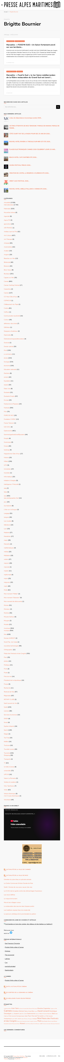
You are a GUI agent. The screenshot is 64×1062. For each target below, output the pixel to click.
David (36, 1011)
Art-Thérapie (8, 239)
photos (6, 661)
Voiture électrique (9, 794)
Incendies (7, 473)
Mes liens (42, 1056)
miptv (5, 586)
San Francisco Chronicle (12, 943)
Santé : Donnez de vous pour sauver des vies (18, 887)
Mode (6, 590)
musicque (7, 628)
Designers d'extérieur (11, 331)
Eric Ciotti (24, 1013)
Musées (6, 624)
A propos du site (51, 1056)
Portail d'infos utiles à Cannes (14, 947)
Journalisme (7, 506)
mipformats (7, 575)
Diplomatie (7, 335)
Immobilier (7, 469)
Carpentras (7, 289)
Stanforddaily (9, 970)
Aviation (6, 251)
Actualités (7, 202)
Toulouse (7, 745)
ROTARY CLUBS (9, 699)
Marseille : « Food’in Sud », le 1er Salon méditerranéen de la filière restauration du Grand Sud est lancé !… (30, 76)
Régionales (7, 696)
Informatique (8, 477)
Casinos (6, 293)
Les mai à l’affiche (9, 895)
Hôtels (6, 461)
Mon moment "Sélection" (12, 598)
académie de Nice (7, 1008)
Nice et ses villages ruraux (12, 902)
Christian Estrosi (18, 1011)
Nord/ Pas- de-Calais (10, 642)
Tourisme (7, 753)
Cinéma (6, 308)
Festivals (6, 408)
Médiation (7, 555)
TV (5, 763)
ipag (5, 488)
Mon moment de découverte (13, 601)
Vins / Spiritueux (9, 786)
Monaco (6, 605)
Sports (6, 730)
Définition (7, 327)
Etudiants (7, 392)
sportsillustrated (10, 966)
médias (6, 552)
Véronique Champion (55, 1023)
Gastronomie (10, 41)
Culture (6, 320)
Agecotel (7, 216)
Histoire (6, 457)
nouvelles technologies (11, 646)
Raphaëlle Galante (8, 1023)
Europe (6, 400)
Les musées (7, 521)
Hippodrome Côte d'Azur (12, 454)
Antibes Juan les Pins (10, 232)
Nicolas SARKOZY (9, 638)
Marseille (19, 71)
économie (7, 366)
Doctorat (6, 343)
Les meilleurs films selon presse (18, 998)
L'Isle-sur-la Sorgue (10, 509)
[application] (32, 824)
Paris (5, 657)
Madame (6, 532)
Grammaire (7, 442)
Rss (59, 1056)
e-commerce (8, 354)
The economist (9, 955)
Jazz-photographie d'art (11, 498)
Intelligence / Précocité (11, 484)
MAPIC (16, 1018)
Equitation (7, 381)
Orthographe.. (8, 650)
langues (6, 517)
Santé (5, 707)
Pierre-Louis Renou (52, 1021)
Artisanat (7, 243)
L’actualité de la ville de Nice (16, 875)
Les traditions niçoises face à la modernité (17, 910)
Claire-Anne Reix (29, 1011)
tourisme (48, 1023)
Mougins (6, 621)
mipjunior (7, 582)
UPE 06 (6, 774)
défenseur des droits (10, 323)
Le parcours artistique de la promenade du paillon (20, 914)
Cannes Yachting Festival (11, 285)
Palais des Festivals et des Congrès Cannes (27, 1021)
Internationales (19, 41)
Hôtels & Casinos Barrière (45, 1013)
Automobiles (8, 247)
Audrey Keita (26, 1008)
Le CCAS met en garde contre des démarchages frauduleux (23, 891)
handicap (7, 450)
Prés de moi (8, 676)
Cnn (6, 963)
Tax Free (6, 738)
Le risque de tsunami (10, 899)
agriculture (7, 224)
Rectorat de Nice (9, 692)
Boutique (7, 274)
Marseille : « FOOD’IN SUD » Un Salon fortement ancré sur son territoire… (30, 46)
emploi (6, 377)
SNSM (6, 719)
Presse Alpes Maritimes (19, 1056)
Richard (22, 1024)
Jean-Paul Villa (29, 1016)
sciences (6, 711)
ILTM (5, 465)
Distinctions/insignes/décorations (14, 339)
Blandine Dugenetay (43, 1008)
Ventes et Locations (10, 782)
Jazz (5, 496)
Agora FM (7, 220)
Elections (7, 373)
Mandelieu (7, 536)
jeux (5, 502)
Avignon (6, 255)
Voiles (6, 790)
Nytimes (7, 951)
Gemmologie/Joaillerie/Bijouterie (14, 434)
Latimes (7, 959)
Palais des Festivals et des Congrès (15, 653)
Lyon (5, 529)
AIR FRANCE (8, 228)
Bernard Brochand (33, 1008)
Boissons (6, 266)
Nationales (7, 209)
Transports (7, 759)
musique (6, 630)
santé (41, 1023)
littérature (7, 525)
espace (6, 385)
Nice (5, 634)
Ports (5, 669)
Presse (6, 684)
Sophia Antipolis (9, 726)
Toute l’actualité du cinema (16, 986)
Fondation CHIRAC (10, 419)
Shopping (7, 755)
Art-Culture (7, 235)
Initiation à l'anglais (10, 480)
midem (6, 559)
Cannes (6, 281)
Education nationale (10, 369)
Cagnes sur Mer (9, 277)
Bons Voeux (7, 270)
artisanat (21, 1008)
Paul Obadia (44, 1021)
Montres (6, 613)
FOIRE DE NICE (9, 415)
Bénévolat (7, 262)
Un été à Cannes (9, 767)
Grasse (6, 446)
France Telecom (9, 423)
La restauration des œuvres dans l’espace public (19, 906)
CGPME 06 (7, 300)
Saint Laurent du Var (10, 703)
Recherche (7, 688)
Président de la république (12, 680)
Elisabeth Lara (18, 1013)
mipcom (6, 563)
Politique (7, 665)
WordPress (17, 1059)
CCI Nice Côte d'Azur (10, 297)
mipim (6, 578)
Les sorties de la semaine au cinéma (19, 992)
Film (5, 412)
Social (6, 722)
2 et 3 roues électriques (11, 796)
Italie (5, 492)
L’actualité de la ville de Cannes (18, 869)
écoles (6, 358)
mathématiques (9, 548)
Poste (5, 673)
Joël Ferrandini (39, 1016)
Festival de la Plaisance (11, 404)
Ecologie (6, 362)
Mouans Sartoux (9, 617)
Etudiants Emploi (9, 396)
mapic (6, 540)
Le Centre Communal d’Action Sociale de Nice (18, 883)
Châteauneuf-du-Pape (11, 304)
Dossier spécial (8, 346)
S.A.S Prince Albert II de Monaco (32, 1023)
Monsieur (7, 609)
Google (6, 438)
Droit (5, 350)
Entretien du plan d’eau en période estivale (17, 879)
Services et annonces (10, 715)
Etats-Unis (7, 389)
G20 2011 (7, 427)
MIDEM (19, 1018)
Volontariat (7, 800)
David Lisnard (43, 1011)
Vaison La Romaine (10, 778)
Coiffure (6, 312)
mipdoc (6, 571)
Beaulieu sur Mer (9, 258)
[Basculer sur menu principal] (2, 4)
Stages (6, 734)
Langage (6, 513)
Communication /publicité (12, 316)
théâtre (6, 741)
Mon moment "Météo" (11, 594)
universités (7, 771)
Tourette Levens (9, 749)
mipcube (6, 567)
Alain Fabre (15, 1008)
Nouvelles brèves (9, 212)
